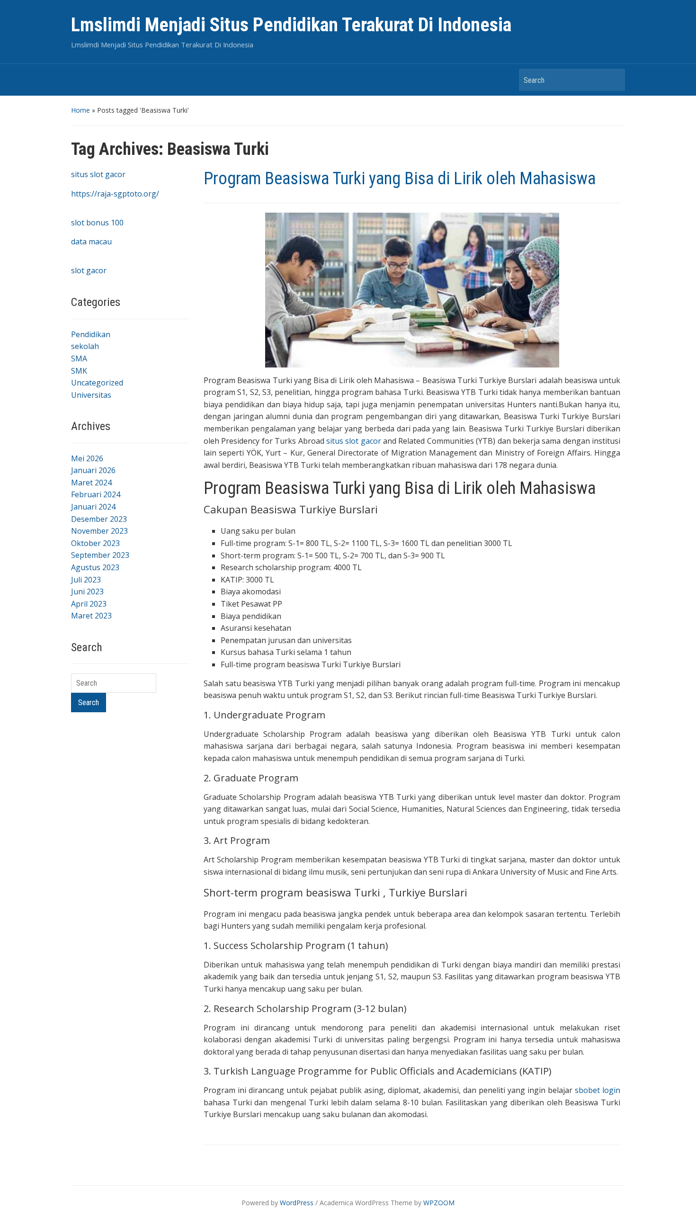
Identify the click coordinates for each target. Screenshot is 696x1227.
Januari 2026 (93, 470)
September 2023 (100, 555)
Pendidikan (90, 334)
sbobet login (597, 1090)
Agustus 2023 (95, 567)
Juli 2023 (86, 579)
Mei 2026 (87, 458)
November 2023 (99, 531)
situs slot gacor (98, 174)
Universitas (91, 395)
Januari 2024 (93, 507)
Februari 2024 (95, 494)
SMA (79, 358)
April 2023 (89, 604)
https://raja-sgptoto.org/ (115, 193)
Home (80, 110)
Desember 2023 (99, 519)
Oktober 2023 (95, 543)
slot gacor (89, 270)
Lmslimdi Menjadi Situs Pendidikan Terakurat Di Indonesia (291, 25)
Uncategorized (97, 382)
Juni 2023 (87, 591)
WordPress (296, 1202)
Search (613, 80)
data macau (91, 241)
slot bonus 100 (97, 222)
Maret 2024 (91, 482)
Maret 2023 (91, 615)
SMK (79, 371)
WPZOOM (439, 1202)
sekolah (85, 346)
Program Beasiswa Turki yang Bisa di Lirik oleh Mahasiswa (400, 178)
